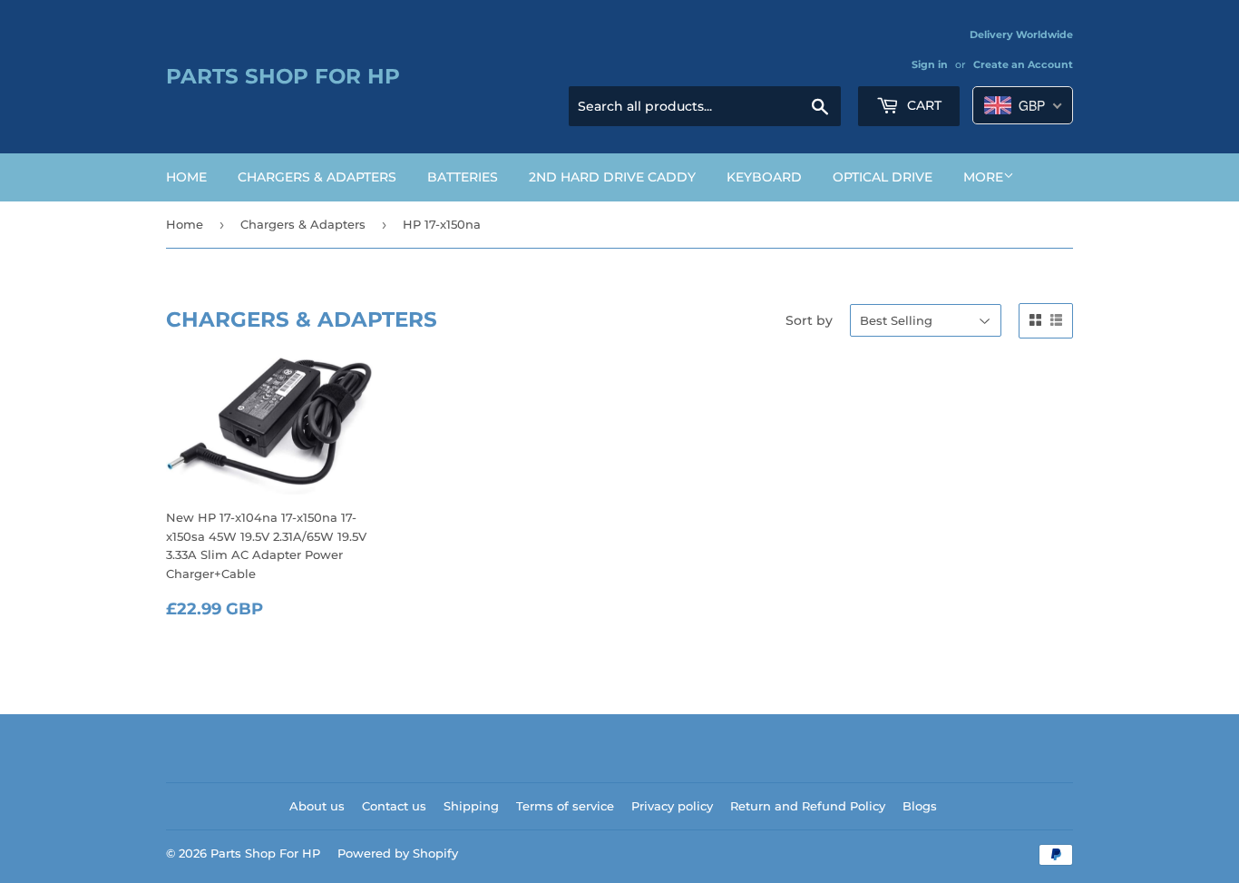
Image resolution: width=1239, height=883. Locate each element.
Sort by (809, 320)
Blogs (919, 806)
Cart (922, 105)
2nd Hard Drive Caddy (612, 177)
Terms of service (565, 806)
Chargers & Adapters (317, 177)
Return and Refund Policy (807, 806)
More (983, 177)
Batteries (462, 177)
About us (317, 806)
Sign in (930, 64)
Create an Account (1023, 64)
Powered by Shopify (397, 853)
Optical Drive (882, 177)
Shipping (471, 806)
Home (186, 177)
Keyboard (764, 177)
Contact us (394, 806)
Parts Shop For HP (283, 76)
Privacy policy (672, 806)
